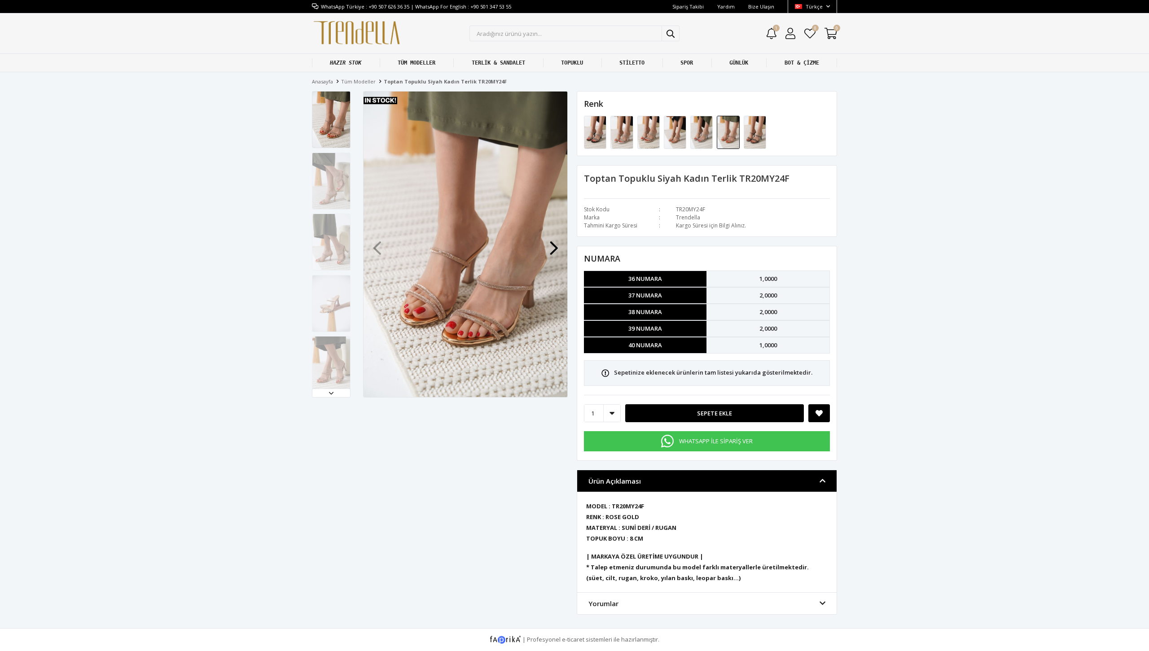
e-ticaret (573, 639)
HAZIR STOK (345, 63)
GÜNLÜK (738, 63)
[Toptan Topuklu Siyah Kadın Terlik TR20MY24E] (702, 132)
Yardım (726, 6)
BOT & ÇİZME (802, 63)
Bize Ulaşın (761, 6)
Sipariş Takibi (688, 6)
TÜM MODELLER (416, 63)
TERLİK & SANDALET (498, 63)
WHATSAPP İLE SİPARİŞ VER (716, 441)
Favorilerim (815, 29)
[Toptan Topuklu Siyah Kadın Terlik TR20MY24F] (728, 132)
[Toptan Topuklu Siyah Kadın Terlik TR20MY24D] (675, 132)
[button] (331, 393)
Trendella (688, 217)
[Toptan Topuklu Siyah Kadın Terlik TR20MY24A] (596, 132)
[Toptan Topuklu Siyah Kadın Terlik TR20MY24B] (622, 132)
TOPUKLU (572, 63)
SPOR (686, 63)
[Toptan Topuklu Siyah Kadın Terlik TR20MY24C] (649, 132)
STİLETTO (632, 63)
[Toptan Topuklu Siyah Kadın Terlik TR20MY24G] (754, 132)
